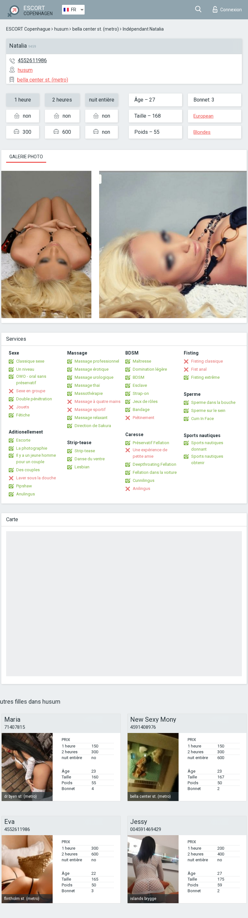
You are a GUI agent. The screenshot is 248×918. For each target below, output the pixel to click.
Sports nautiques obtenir (207, 459)
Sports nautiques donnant (207, 446)
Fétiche (23, 415)
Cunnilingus (143, 480)
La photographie (31, 448)
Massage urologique (94, 377)
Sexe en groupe (30, 390)
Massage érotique (91, 369)
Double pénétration (34, 398)
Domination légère (150, 369)
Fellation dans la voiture (155, 472)
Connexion (231, 9)
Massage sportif (90, 409)
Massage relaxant (91, 417)
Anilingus (141, 488)
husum (61, 29)
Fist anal (199, 369)
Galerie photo (26, 156)
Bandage (141, 409)
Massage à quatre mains (97, 401)
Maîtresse (142, 361)
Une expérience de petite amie (150, 453)
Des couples (28, 469)
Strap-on (141, 393)
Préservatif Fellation (151, 442)
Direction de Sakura (93, 425)
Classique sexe (30, 361)
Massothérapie (89, 393)
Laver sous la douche (36, 477)
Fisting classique (207, 361)
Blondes (202, 132)
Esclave (140, 385)
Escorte (23, 440)
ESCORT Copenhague (28, 29)
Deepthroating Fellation (154, 464)
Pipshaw (24, 485)
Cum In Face (202, 418)
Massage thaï (87, 385)
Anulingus (25, 494)
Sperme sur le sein (208, 410)
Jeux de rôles (145, 401)
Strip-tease (85, 450)
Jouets (22, 407)
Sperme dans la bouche (213, 402)
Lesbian (82, 466)
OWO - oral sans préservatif (31, 379)
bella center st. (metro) (95, 29)
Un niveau (25, 369)
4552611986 (32, 60)
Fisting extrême (205, 377)
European (203, 116)
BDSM (138, 377)
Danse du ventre (90, 458)
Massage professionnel (97, 361)
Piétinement (143, 417)
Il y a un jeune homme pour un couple (36, 458)
